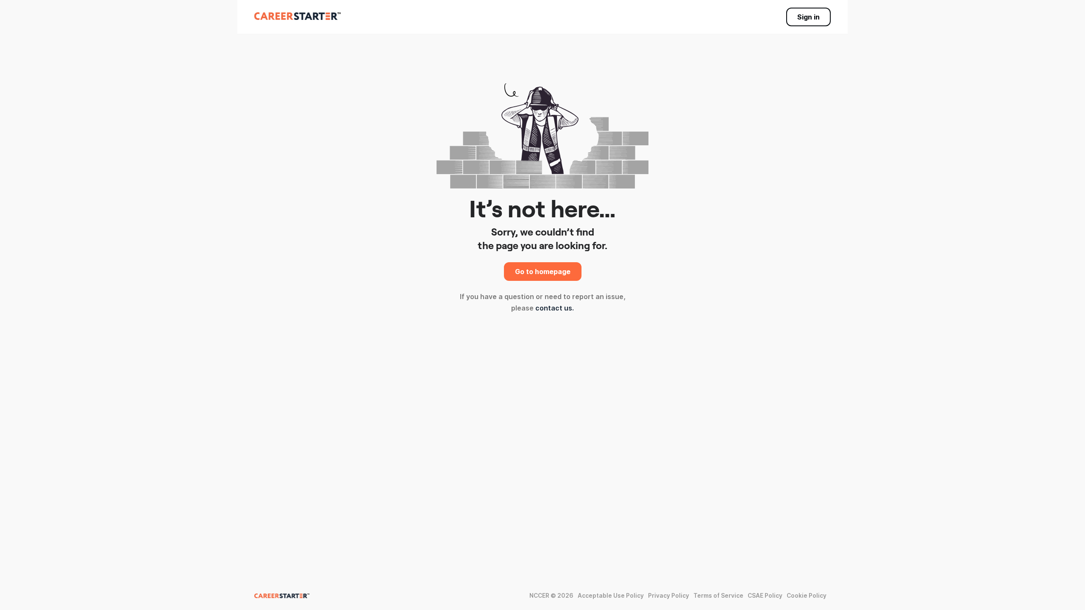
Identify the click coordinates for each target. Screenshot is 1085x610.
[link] (297, 16)
